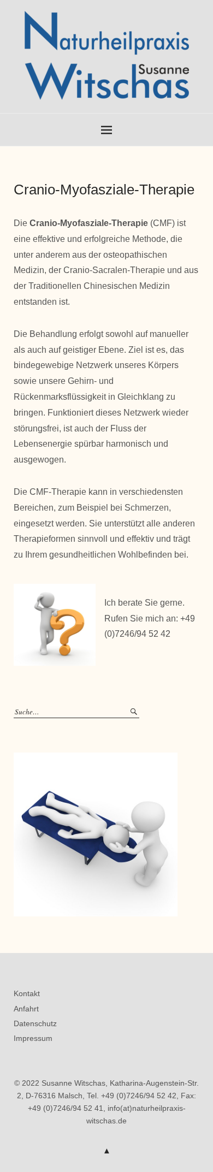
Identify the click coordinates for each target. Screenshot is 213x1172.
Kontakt (27, 993)
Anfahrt (26, 1008)
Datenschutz (35, 1023)
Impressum (33, 1038)
